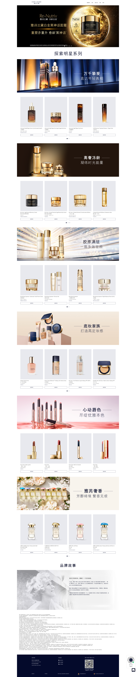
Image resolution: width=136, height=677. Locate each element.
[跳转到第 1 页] (67, 138)
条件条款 (46, 673)
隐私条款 (33, 673)
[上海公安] (94, 673)
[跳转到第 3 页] (69, 222)
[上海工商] (78, 674)
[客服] (133, 670)
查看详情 (31, 219)
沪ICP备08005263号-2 (83, 673)
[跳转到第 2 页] (68, 138)
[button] (88, 3)
